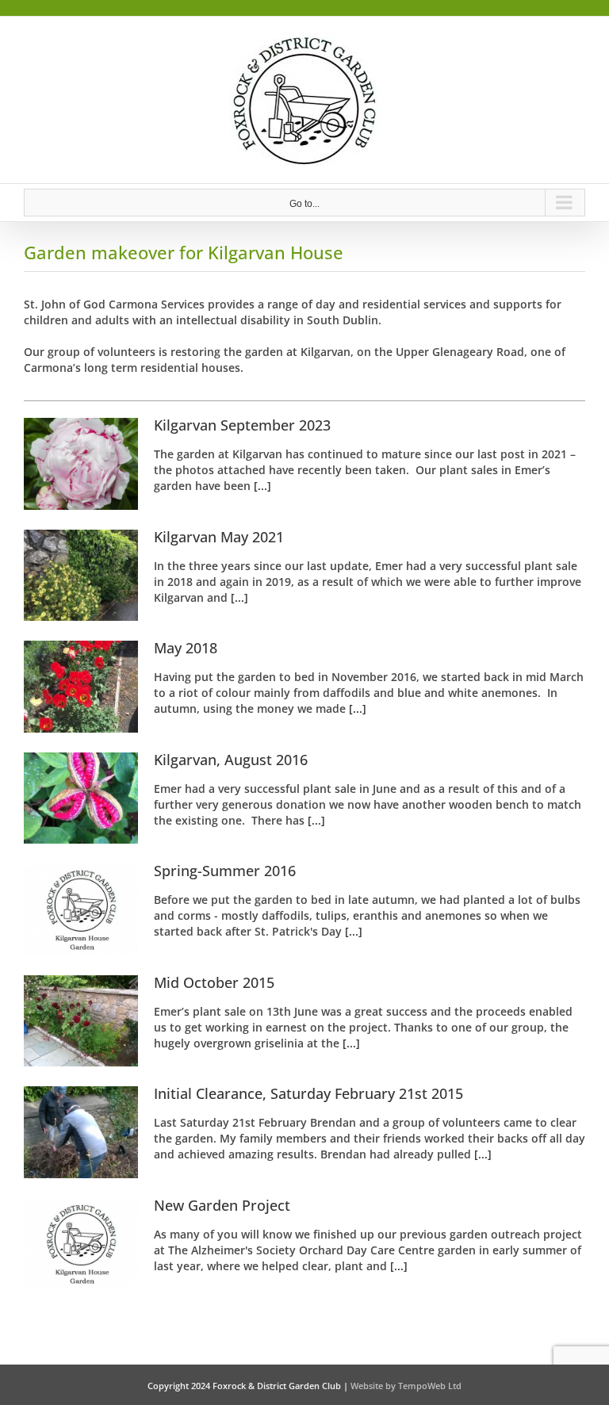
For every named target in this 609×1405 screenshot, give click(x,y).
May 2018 (185, 647)
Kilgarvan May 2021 (219, 536)
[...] (261, 485)
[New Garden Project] (81, 1244)
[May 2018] (81, 687)
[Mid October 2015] (81, 1021)
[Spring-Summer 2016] (81, 909)
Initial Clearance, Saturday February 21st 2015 (308, 1093)
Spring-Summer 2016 (225, 870)
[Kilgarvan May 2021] (81, 576)
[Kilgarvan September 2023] (81, 464)
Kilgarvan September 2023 (242, 425)
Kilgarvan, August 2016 (231, 759)
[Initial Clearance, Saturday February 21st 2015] (81, 1132)
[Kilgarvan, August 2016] (81, 798)
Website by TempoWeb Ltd (406, 1386)
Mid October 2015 (214, 982)
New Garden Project (222, 1205)
